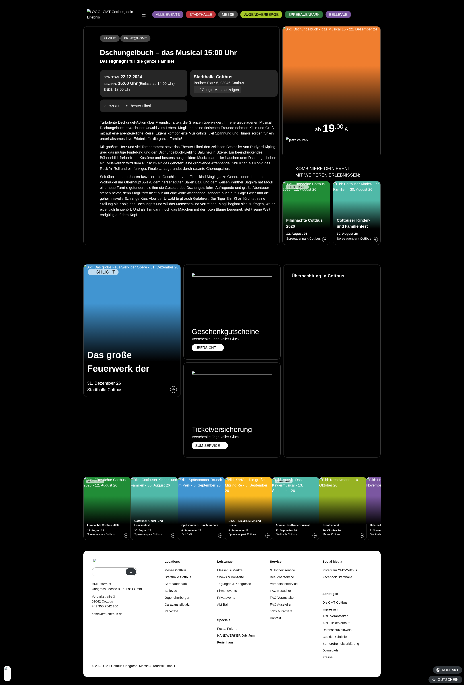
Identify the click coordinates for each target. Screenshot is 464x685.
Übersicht (205, 348)
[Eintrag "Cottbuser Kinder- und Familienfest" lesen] (356, 213)
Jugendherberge (261, 14)
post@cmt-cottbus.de (107, 614)
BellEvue (338, 14)
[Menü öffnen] (143, 14)
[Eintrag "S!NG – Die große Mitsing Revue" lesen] (248, 508)
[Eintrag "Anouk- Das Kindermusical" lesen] (295, 508)
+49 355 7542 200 (105, 606)
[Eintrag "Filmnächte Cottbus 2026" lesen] (306, 213)
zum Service (207, 446)
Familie (109, 38)
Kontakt (450, 670)
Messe (228, 14)
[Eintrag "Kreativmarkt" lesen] (342, 508)
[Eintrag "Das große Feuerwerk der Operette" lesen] (132, 330)
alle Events (168, 14)
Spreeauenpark (304, 14)
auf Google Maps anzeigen (217, 90)
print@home (135, 38)
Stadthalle (200, 14)
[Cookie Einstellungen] (7, 673)
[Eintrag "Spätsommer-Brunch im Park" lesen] (201, 508)
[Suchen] (131, 571)
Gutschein (448, 680)
